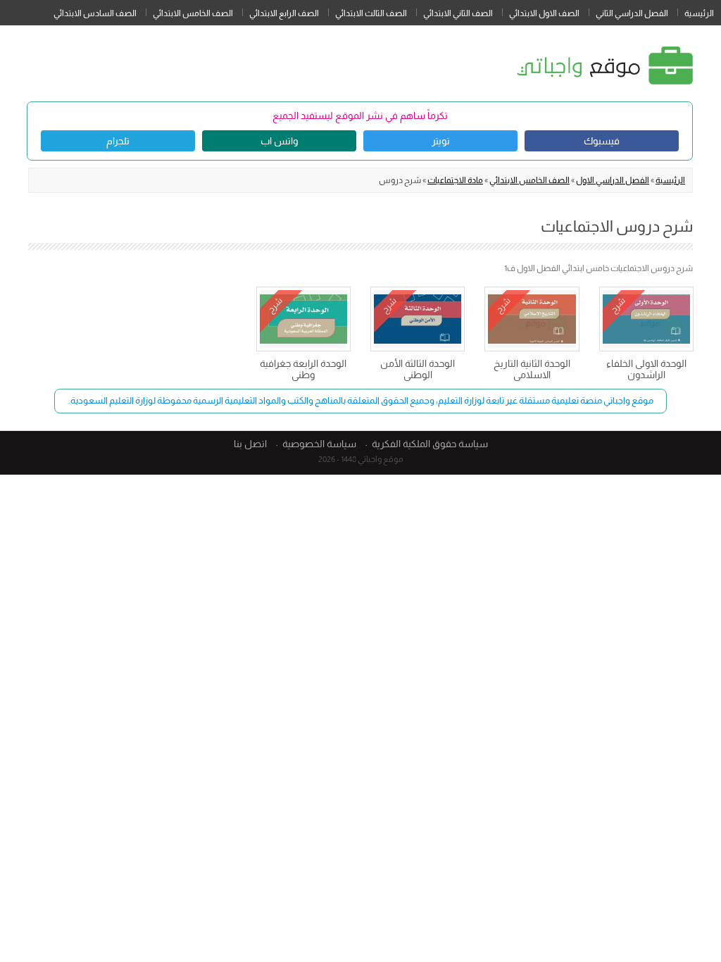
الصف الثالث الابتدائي (371, 13)
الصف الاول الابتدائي (544, 13)
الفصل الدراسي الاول (612, 180)
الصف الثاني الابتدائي (458, 13)
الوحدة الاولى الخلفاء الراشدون (646, 369)
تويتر (441, 140)
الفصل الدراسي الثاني (632, 13)
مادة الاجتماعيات (455, 180)
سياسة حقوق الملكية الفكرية (430, 443)
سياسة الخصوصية (319, 443)
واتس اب (279, 140)
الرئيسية (699, 13)
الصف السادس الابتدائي (95, 13)
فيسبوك (602, 140)
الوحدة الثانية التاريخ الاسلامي (532, 369)
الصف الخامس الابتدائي (193, 13)
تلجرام (118, 140)
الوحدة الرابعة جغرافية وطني (303, 369)
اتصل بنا (250, 443)
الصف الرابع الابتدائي (284, 13)
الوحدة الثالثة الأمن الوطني (417, 369)
